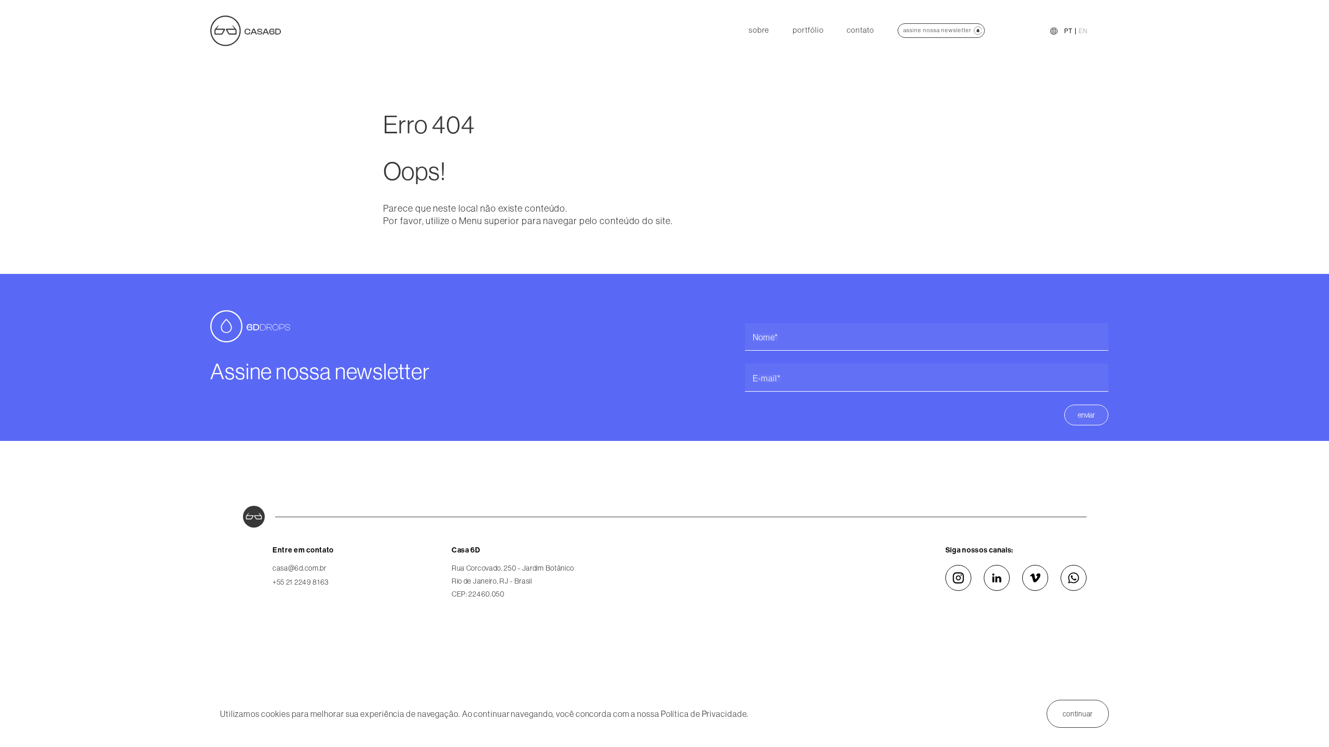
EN (1083, 31)
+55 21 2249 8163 (301, 582)
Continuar (1078, 714)
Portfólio (808, 30)
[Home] (245, 30)
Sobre (759, 30)
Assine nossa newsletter (937, 30)
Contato (860, 30)
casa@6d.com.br (300, 568)
